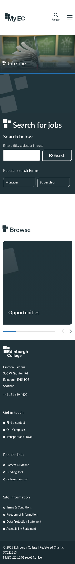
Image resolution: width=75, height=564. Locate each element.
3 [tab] (35, 331)
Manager (12, 182)
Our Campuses (15, 429)
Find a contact (15, 422)
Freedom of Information (22, 514)
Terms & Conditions (19, 507)
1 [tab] (9, 331)
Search (56, 19)
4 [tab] (48, 331)
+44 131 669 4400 (15, 394)
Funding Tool (14, 472)
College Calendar (17, 479)
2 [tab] (22, 331)
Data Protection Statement (23, 521)
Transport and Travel (19, 437)
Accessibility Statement (21, 528)
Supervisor (48, 182)
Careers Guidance (17, 465)
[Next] (70, 331)
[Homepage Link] (37, 352)
